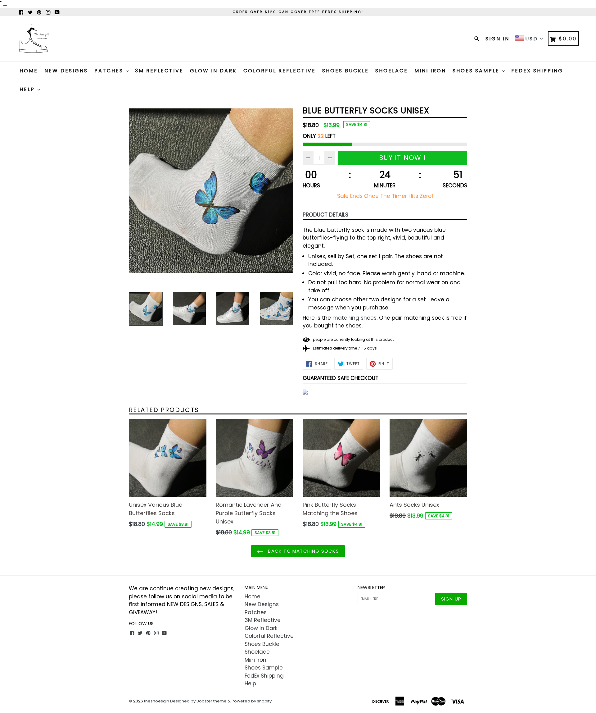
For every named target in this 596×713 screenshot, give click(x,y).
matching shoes (354, 318)
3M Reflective (159, 70)
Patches (109, 70)
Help (28, 89)
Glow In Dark (213, 70)
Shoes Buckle (345, 70)
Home (29, 70)
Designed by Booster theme (198, 701)
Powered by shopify (252, 701)
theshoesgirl (156, 701)
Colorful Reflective (279, 70)
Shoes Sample (477, 70)
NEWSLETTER (371, 587)
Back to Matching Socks (302, 551)
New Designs (66, 70)
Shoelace (391, 70)
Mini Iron (430, 70)
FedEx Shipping (537, 70)
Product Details (325, 214)
